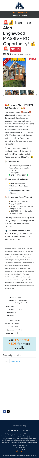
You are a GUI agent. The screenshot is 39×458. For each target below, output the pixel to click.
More (24, 15)
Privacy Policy (17, 425)
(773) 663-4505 (19, 12)
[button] (3, 95)
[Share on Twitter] (8, 411)
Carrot (34, 455)
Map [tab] (6, 361)
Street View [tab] (15, 361)
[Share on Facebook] (4, 411)
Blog (24, 425)
